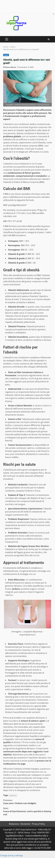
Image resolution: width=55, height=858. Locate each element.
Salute (6, 55)
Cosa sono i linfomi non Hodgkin (19, 802)
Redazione (14, 823)
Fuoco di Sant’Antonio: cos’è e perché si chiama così (27, 811)
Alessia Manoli (10, 67)
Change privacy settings (11, 855)
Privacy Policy (38, 823)
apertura (13, 795)
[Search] (49, 39)
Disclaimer (25, 823)
